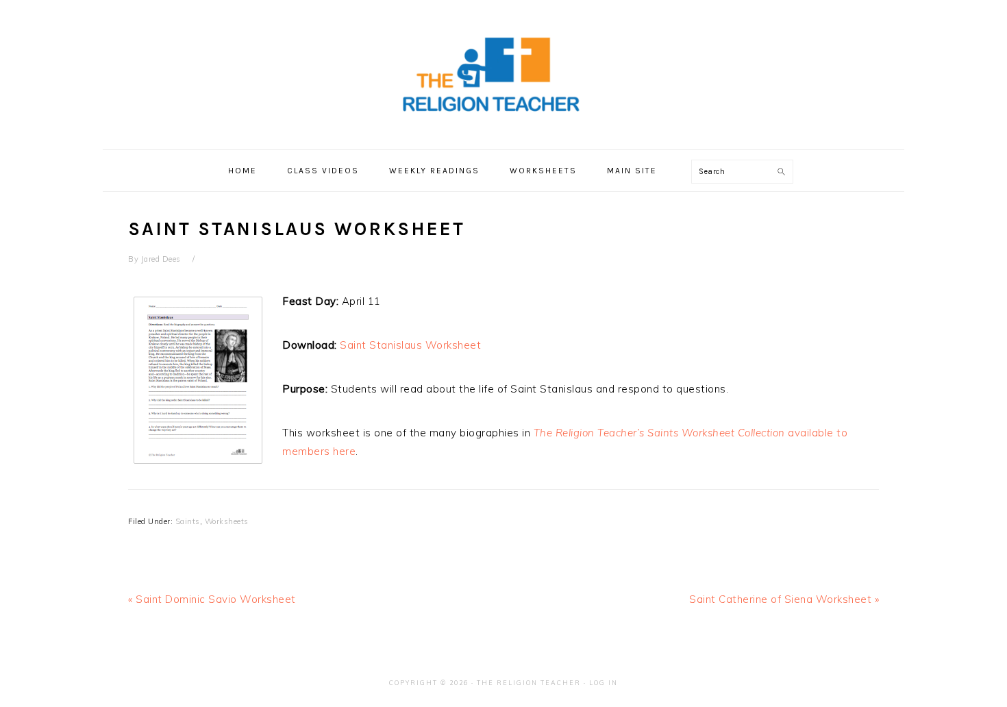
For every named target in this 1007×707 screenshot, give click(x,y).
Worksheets (227, 521)
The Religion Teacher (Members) (503, 74)
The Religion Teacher (529, 682)
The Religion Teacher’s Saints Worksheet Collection (659, 432)
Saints (187, 521)
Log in (603, 682)
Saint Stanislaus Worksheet (410, 344)
